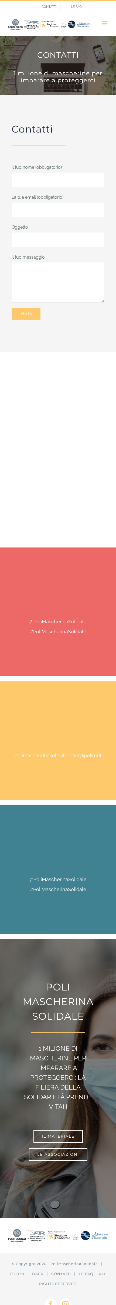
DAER (37, 1274)
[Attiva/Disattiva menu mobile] (105, 23)
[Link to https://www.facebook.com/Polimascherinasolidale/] (56, 596)
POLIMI (17, 1274)
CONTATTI (61, 1274)
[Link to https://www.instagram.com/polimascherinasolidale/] (56, 854)
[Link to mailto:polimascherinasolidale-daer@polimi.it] (56, 730)
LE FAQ (86, 1274)
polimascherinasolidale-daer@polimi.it (58, 755)
